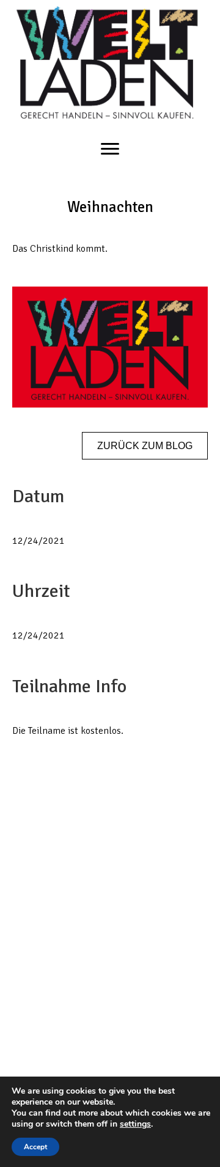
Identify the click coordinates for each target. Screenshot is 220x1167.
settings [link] (135, 1124)
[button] (145, 445)
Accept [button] (35, 1147)
